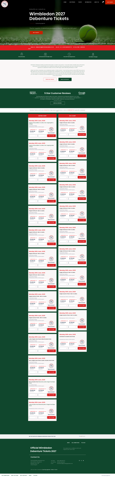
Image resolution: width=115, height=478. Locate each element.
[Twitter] (83, 460)
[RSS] (81, 460)
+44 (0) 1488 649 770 (67, 47)
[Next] (82, 98)
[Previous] (33, 98)
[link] (103, 2)
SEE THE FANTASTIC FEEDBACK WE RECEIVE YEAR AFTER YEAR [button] (42, 436)
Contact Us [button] (46, 110)
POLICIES (83, 442)
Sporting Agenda (41, 23)
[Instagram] (79, 460)
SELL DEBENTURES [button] (76, 442)
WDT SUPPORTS (23, 475)
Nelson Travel (54, 469)
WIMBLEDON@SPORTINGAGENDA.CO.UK (45, 47)
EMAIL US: (31, 47)
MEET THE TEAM (14, 475)
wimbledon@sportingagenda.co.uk (65, 463)
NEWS (69, 442)
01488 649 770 (71, 110)
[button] (73, 2)
